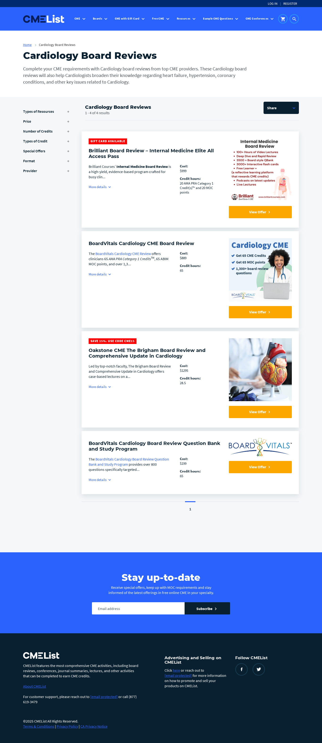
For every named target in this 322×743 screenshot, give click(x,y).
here (176, 670)
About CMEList (34, 686)
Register (290, 3)
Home (27, 45)
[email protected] (104, 696)
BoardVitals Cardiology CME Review (123, 253)
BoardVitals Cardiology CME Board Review (141, 243)
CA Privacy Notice (93, 726)
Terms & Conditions (38, 726)
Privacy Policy (67, 726)
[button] (281, 108)
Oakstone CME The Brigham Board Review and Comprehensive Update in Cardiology (147, 353)
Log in (272, 3)
